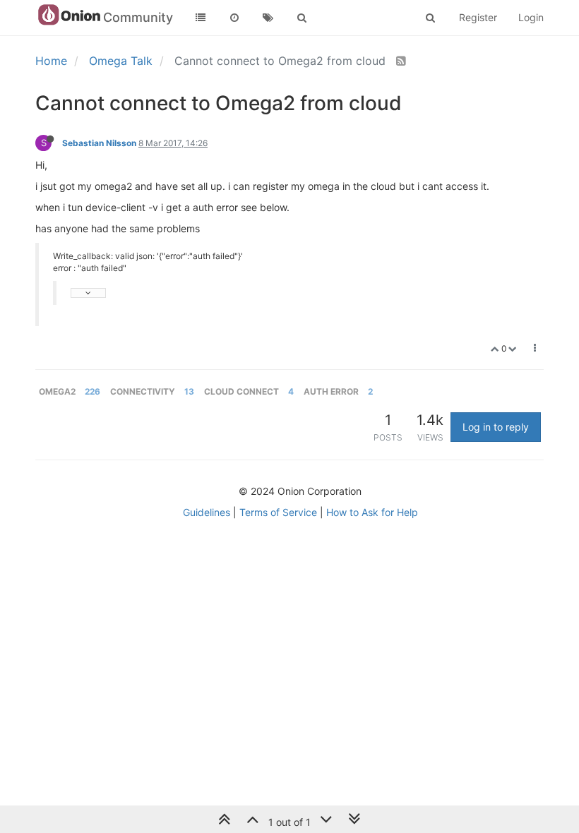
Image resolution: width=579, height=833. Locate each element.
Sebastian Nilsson (99, 143)
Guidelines (206, 512)
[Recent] (234, 17)
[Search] (302, 17)
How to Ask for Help (372, 512)
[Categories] (200, 17)
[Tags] (268, 17)
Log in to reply (495, 427)
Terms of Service (278, 512)
